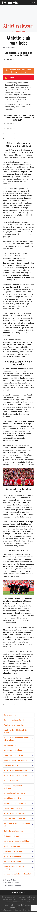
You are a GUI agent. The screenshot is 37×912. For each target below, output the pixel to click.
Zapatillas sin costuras (12, 765)
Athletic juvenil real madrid (14, 793)
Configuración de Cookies (11, 910)
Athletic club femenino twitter (16, 770)
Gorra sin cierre (10, 715)
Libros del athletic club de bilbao (16, 841)
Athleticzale (10, 2)
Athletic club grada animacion (15, 775)
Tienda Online (10, 880)
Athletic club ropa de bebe (15, 886)
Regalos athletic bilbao (13, 750)
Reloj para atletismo (12, 846)
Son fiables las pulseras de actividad (14, 786)
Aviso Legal (8, 905)
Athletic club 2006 (11, 780)
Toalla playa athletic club (14, 725)
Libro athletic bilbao (11, 745)
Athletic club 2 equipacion (14, 856)
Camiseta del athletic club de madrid (15, 731)
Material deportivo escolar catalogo (14, 867)
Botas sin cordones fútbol (14, 720)
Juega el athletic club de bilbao (16, 760)
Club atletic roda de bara (13, 831)
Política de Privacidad (23, 905)
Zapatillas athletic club (13, 851)
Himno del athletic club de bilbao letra (17, 824)
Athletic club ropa (12, 883)
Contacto (26, 910)
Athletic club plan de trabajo (15, 813)
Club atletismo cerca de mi (14, 818)
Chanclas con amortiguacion (15, 755)
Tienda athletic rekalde (13, 808)
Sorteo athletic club (11, 836)
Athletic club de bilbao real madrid (17, 874)
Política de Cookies (17, 907)
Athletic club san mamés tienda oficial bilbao (16, 738)
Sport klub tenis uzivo (12, 798)
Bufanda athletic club (12, 861)
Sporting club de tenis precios (15, 803)
